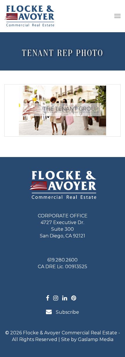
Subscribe (67, 312)
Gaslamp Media (95, 339)
